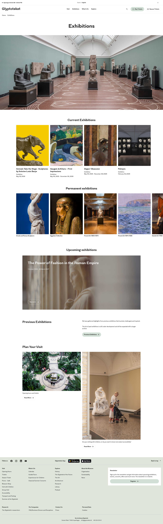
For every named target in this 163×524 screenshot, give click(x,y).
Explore (93, 9)
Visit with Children (7, 487)
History (57, 471)
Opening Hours (6, 471)
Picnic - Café (6, 481)
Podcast (57, 490)
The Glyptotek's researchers (11, 510)
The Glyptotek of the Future (63, 474)
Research (58, 484)
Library (57, 487)
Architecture (59, 481)
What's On (85, 9)
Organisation (85, 471)
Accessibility (6, 493)
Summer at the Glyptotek (10, 499)
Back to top (154, 461)
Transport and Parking (9, 496)
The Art (57, 477)
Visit (68, 9)
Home (4, 15)
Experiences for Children (36, 477)
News (83, 477)
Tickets (4, 474)
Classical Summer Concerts (37, 481)
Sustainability (86, 474)
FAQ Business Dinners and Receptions (41, 510)
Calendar (31, 471)
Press (57, 510)
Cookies (84, 510)
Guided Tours (33, 474)
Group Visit (5, 490)
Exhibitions (75, 9)
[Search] (127, 9)
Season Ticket (6, 477)
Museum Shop (6, 484)
